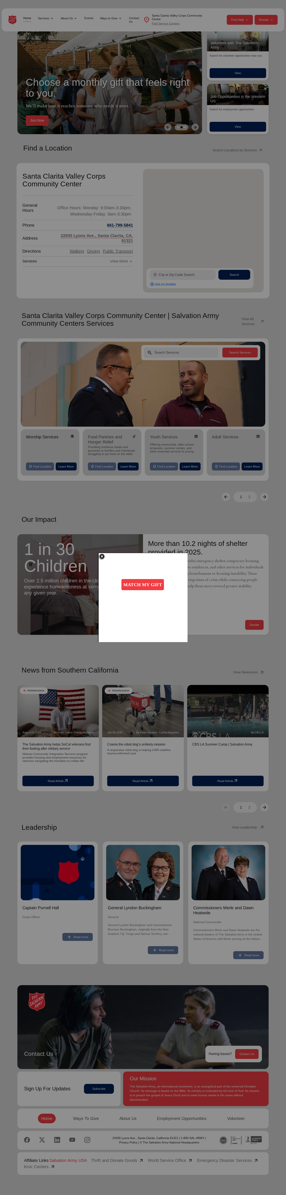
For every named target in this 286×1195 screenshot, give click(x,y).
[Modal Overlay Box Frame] (143, 597)
